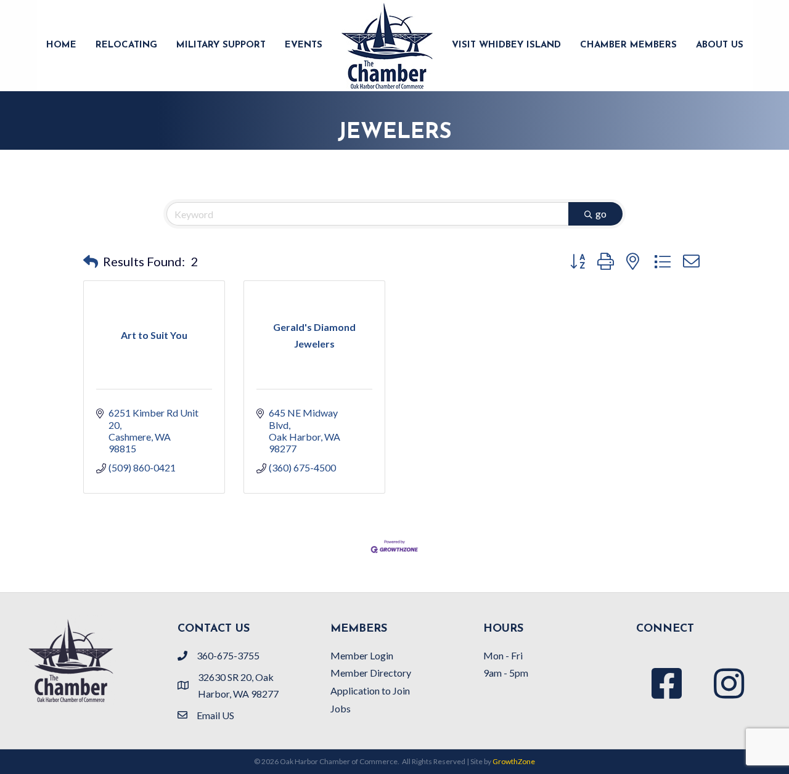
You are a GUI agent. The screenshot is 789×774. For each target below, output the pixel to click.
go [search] (601, 213)
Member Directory (370, 672)
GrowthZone (514, 761)
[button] (90, 261)
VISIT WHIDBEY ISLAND (506, 45)
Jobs (340, 708)
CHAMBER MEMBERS (628, 45)
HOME (61, 45)
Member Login (361, 655)
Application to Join (370, 690)
